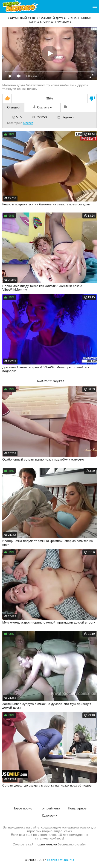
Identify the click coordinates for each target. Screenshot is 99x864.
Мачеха (28, 123)
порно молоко (46, 844)
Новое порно (22, 808)
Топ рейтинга (50, 808)
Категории (49, 815)
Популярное (77, 808)
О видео (13, 107)
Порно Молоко (60, 860)
